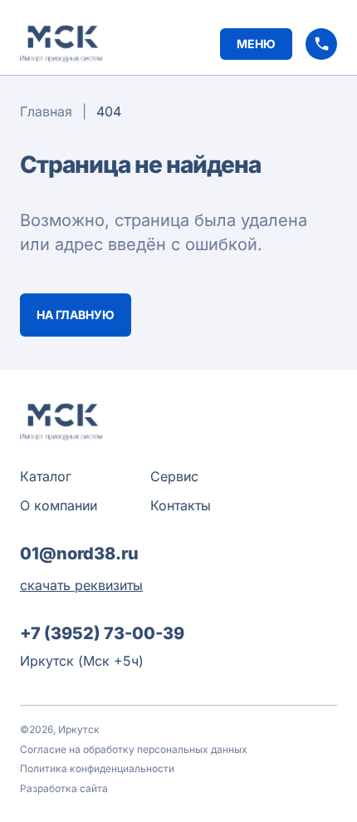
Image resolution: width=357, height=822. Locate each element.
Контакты (180, 505)
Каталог (45, 476)
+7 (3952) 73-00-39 (102, 633)
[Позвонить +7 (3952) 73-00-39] (321, 44)
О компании (58, 505)
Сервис (174, 476)
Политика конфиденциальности (97, 768)
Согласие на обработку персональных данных (133, 749)
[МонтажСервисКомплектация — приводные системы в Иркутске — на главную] (61, 43)
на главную (76, 315)
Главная (46, 111)
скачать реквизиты (81, 585)
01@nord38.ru (79, 554)
